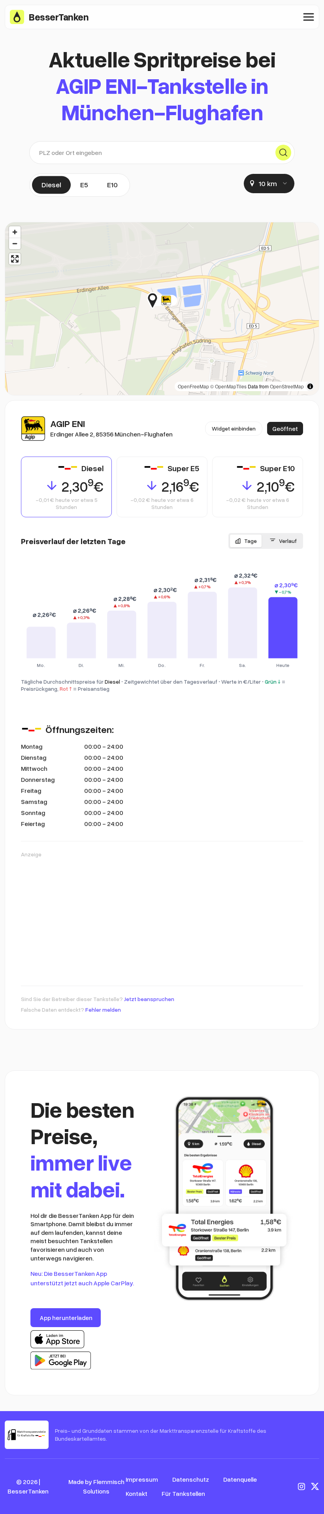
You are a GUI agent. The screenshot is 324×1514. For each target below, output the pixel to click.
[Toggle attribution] (310, 386)
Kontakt (136, 1493)
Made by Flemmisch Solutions (96, 1486)
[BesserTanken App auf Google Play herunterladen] (60, 1361)
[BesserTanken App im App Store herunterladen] (57, 1339)
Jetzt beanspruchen (149, 999)
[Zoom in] (15, 232)
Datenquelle (240, 1479)
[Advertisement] (162, 918)
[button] (177, 300)
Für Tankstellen (183, 1493)
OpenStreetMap (287, 386)
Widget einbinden (234, 428)
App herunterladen (66, 1318)
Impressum (142, 1479)
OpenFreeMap (193, 386)
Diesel (51, 184)
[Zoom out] (15, 243)
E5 (84, 184)
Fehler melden (103, 1009)
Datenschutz (190, 1479)
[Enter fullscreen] (15, 259)
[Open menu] (308, 17)
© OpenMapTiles (228, 386)
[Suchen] (283, 152)
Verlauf (288, 540)
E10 (112, 184)
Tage (250, 540)
